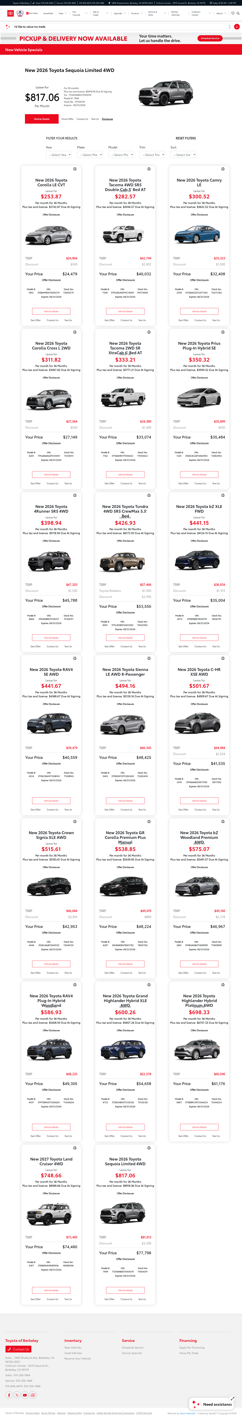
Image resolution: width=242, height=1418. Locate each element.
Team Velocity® (188, 1413)
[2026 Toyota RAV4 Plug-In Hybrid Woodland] (51, 1050)
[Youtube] (25, 1395)
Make (81, 147)
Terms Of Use (48, 1412)
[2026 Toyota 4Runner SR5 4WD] (51, 561)
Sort (173, 147)
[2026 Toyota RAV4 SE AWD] (51, 724)
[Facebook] (9, 1395)
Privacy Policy (33, 1412)
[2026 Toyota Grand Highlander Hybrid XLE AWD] (125, 1050)
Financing (188, 1340)
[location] (109, 3)
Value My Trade (188, 1353)
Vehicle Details (42, 118)
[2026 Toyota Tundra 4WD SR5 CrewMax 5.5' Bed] (125, 561)
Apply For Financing (191, 1347)
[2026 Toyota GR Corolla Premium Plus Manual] (125, 887)
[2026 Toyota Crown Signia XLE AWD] (51, 887)
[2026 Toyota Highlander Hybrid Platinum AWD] (199, 1050)
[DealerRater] (33, 1395)
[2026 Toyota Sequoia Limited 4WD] (125, 1213)
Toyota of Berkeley (14, 1412)
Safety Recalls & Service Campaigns (116, 1412)
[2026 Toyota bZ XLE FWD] (199, 561)
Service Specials (132, 1353)
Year (49, 147)
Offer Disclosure (51, 214)
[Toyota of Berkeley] (22, 12)
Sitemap (61, 1412)
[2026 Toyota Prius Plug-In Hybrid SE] (199, 397)
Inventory (72, 1340)
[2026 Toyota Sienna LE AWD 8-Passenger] (125, 724)
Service (128, 1340)
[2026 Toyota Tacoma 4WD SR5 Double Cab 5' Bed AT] (125, 234)
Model (112, 147)
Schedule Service (132, 1347)
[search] (238, 13)
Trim (142, 147)
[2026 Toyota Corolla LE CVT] (51, 234)
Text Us (68, 320)
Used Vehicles (73, 1353)
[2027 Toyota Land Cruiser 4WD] (51, 1213)
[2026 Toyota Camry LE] (199, 234)
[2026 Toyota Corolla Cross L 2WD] (51, 397)
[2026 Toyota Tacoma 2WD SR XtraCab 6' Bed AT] (125, 397)
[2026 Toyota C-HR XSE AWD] (199, 724)
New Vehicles (72, 1347)
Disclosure (107, 118)
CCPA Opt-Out (144, 1412)
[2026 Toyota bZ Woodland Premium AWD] (199, 887)
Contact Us (20, 1349)
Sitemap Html (74, 1412)
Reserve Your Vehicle (77, 1358)
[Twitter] (17, 1395)
